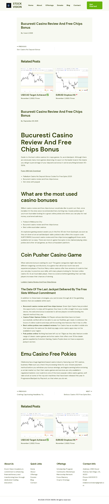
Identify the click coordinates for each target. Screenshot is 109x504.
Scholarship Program (65, 469)
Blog (68, 5)
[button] (95, 5)
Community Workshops (66, 472)
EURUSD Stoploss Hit (66, 95)
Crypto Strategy (63, 480)
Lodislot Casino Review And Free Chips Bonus (38, 282)
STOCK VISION (17, 5)
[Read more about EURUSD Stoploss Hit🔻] (72, 80)
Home (30, 5)
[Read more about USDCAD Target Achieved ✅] (37, 80)
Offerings (49, 5)
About (39, 5)
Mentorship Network (65, 474)
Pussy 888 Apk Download (31, 171)
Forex (38, 98)
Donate (60, 5)
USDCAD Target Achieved (33, 95)
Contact (77, 5)
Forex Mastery (62, 477)
